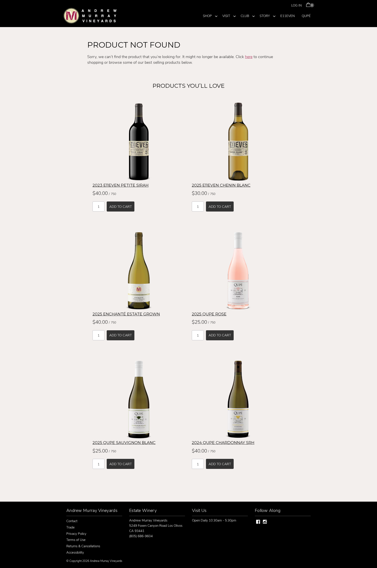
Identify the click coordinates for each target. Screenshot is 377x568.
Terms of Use (76, 539)
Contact (71, 521)
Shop (207, 16)
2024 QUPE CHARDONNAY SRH (223, 442)
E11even (287, 16)
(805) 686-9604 (141, 536)
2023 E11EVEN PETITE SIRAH (121, 185)
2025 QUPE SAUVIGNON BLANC (124, 442)
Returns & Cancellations (83, 546)
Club (245, 16)
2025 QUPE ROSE (209, 314)
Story (265, 16)
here (248, 56)
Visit (226, 16)
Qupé (306, 16)
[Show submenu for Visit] (234, 15)
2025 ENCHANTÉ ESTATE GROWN (126, 314)
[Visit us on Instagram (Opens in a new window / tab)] (265, 522)
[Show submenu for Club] (253, 15)
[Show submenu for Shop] (216, 15)
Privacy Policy (76, 533)
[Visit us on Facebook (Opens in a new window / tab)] (258, 522)
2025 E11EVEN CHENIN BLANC (221, 185)
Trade (70, 527)
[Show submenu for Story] (274, 15)
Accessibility (75, 552)
